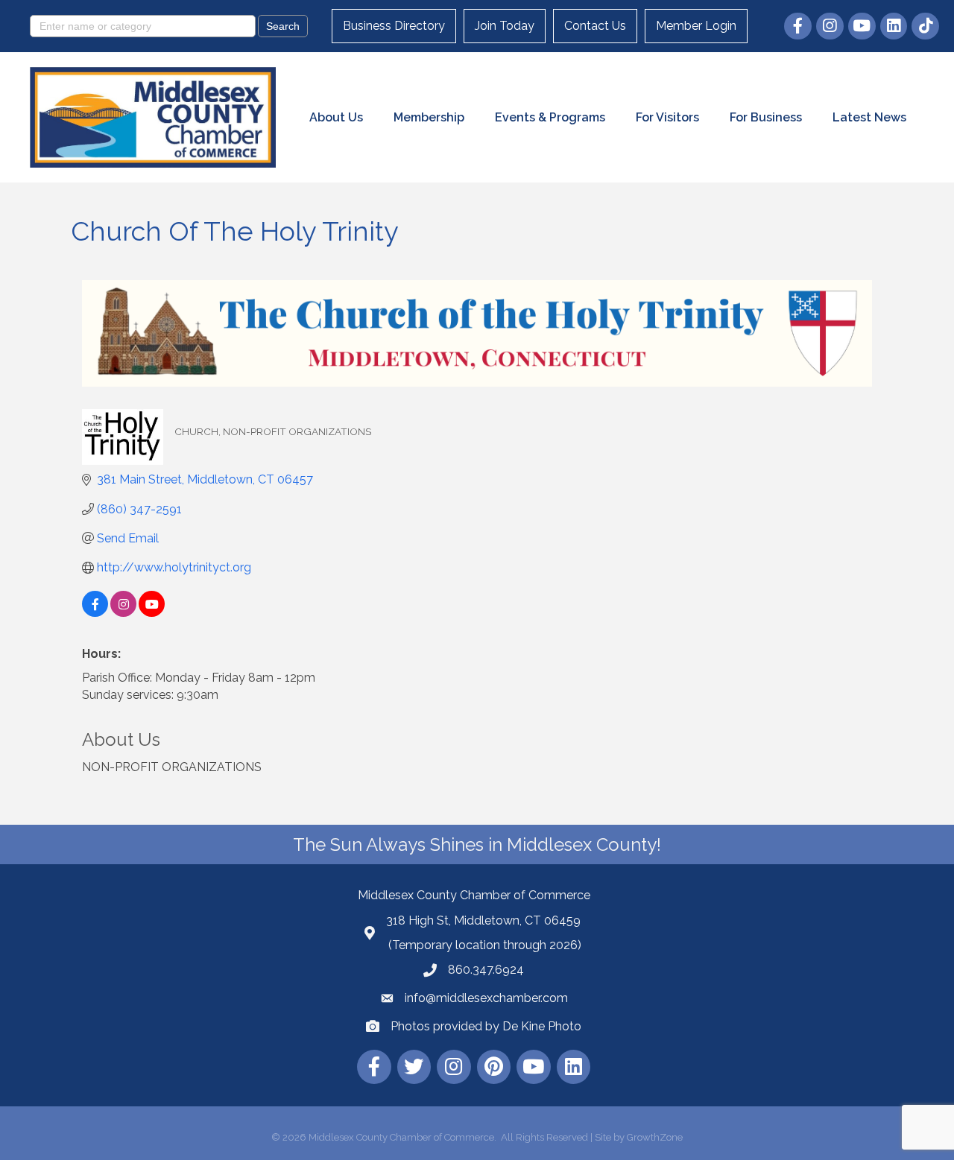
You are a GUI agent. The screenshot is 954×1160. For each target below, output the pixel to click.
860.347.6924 (486, 970)
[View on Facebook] (95, 613)
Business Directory (394, 26)
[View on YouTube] (152, 613)
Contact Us (595, 26)
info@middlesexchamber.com (486, 998)
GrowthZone (655, 1137)
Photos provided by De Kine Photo (486, 1026)
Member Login (696, 26)
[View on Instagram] (123, 613)
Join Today (504, 26)
